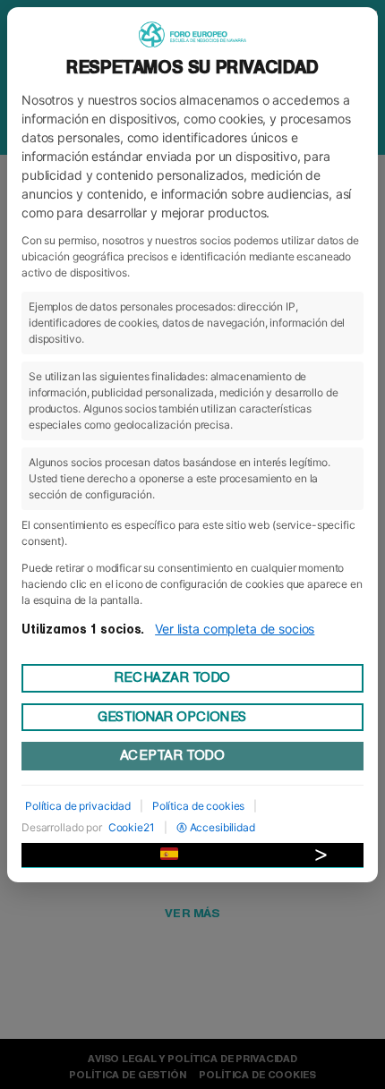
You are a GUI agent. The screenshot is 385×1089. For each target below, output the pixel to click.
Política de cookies (198, 805)
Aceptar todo (172, 755)
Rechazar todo (172, 677)
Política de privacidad (78, 805)
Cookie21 (131, 827)
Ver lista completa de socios (234, 628)
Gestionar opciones (172, 717)
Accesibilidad (222, 827)
